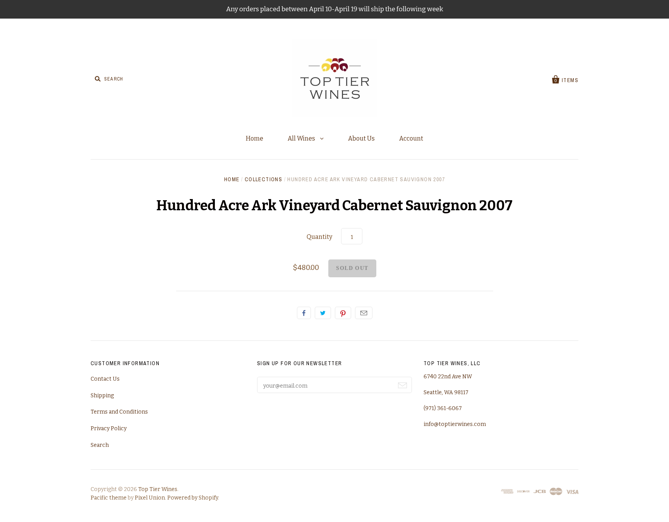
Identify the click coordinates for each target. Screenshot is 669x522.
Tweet (323, 313)
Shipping (102, 395)
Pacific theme (109, 498)
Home (254, 138)
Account (411, 138)
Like (304, 313)
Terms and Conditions (119, 412)
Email (363, 313)
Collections (263, 179)
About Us (361, 138)
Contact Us (105, 379)
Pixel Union (150, 498)
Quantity (319, 236)
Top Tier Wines (157, 489)
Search (100, 445)
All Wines (302, 138)
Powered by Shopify (192, 498)
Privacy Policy (109, 428)
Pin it (343, 313)
